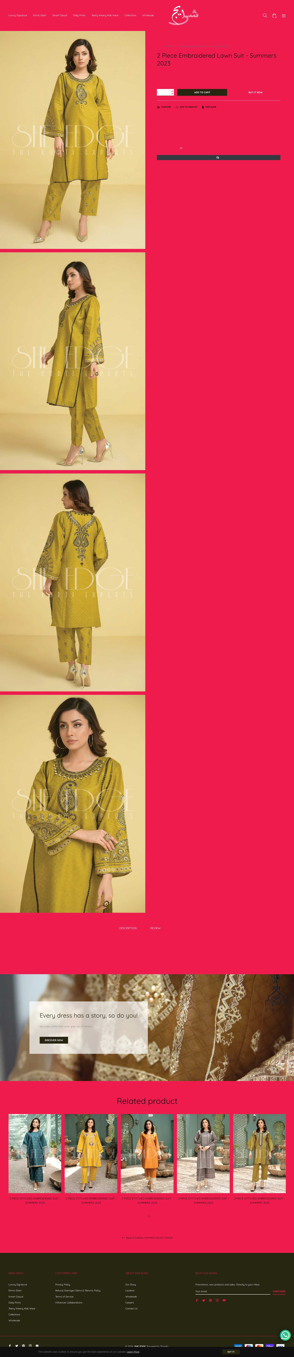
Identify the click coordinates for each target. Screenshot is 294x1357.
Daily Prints (15, 1302)
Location (130, 1290)
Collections (14, 1314)
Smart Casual (16, 1296)
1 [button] (145, 1216)
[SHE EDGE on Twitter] (203, 1300)
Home (169, 46)
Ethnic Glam (15, 1290)
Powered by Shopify (158, 1346)
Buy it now (256, 92)
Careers (129, 1302)
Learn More (133, 1351)
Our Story (130, 1284)
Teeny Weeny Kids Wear (22, 1308)
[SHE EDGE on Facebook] (196, 1300)
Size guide (210, 107)
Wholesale (14, 1320)
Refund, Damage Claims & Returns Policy (77, 1290)
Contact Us (131, 1308)
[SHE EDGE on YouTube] (224, 1300)
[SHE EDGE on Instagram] (217, 1300)
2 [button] (149, 1216)
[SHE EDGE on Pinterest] (210, 1300)
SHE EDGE (140, 1346)
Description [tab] (128, 928)
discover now (54, 1040)
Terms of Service (64, 1296)
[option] (35, 1166)
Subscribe (279, 1291)
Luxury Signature (18, 1284)
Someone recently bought (108, 1262)
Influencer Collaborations (68, 1302)
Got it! (231, 1352)
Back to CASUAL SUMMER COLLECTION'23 (149, 1237)
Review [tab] (155, 928)
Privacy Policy (62, 1284)
